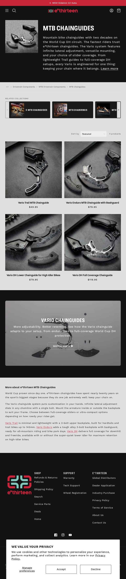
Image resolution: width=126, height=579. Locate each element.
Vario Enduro (44, 427)
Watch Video (61, 346)
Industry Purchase (103, 493)
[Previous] (7, 109)
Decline (95, 569)
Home (37, 519)
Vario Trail (11, 423)
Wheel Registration (75, 493)
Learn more (109, 68)
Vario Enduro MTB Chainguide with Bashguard (92, 202)
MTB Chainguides (77, 87)
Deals (37, 511)
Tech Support (71, 485)
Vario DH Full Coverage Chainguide (93, 275)
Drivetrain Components (24, 87)
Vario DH (72, 431)
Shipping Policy (43, 489)
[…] (7, 87)
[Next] (119, 109)
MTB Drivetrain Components (52, 87)
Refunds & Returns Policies (45, 479)
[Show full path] (7, 87)
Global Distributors (104, 478)
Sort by (75, 134)
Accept (61, 569)
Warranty (68, 478)
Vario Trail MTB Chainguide (33, 202)
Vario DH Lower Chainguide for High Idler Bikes (33, 275)
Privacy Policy (100, 500)
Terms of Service (102, 507)
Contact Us (99, 522)
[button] (6, 10)
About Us (98, 515)
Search (38, 496)
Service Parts (42, 504)
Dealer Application (103, 485)
